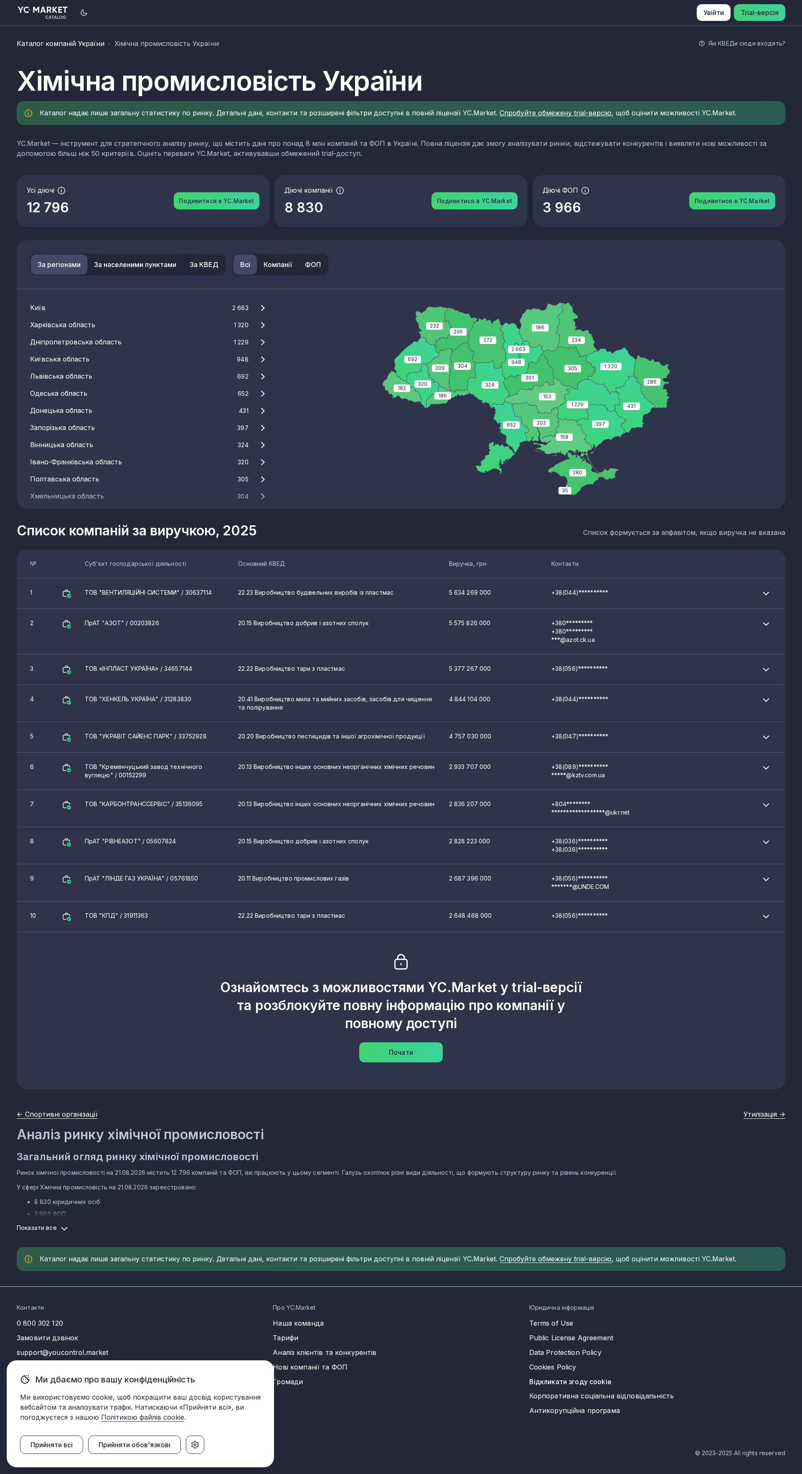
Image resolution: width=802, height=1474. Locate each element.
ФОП (313, 264)
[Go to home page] (43, 12)
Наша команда (298, 1323)
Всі (245, 264)
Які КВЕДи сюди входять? (746, 43)
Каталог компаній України (60, 43)
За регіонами (59, 264)
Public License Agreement (571, 1338)
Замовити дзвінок (47, 1338)
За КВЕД (204, 264)
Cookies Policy (552, 1367)
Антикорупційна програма (574, 1410)
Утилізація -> (764, 1114)
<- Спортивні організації (57, 1114)
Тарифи (285, 1338)
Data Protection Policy (565, 1352)
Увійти (713, 12)
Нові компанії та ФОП (310, 1367)
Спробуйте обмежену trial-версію (556, 113)
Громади (288, 1381)
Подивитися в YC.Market (216, 200)
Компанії (278, 264)
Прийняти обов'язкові (134, 1445)
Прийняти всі (51, 1445)
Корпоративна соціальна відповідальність (601, 1396)
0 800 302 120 (40, 1323)
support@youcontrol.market (63, 1352)
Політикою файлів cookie (142, 1417)
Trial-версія (760, 12)
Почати (401, 1052)
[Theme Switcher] (84, 12)
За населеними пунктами (135, 264)
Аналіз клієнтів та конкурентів (324, 1352)
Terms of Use (551, 1323)
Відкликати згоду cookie (570, 1381)
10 (319, 915)
